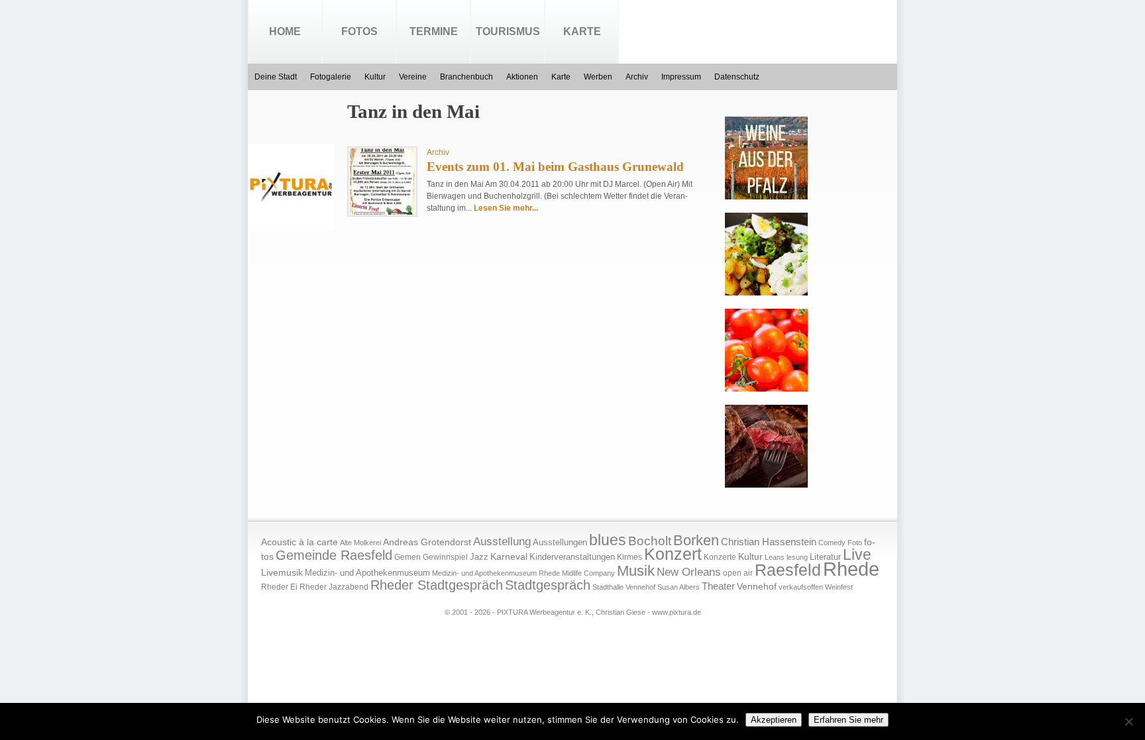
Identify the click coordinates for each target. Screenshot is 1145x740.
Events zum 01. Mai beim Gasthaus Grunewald (555, 167)
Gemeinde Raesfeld (334, 555)
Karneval (508, 557)
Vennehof (757, 586)
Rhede (851, 569)
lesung (797, 557)
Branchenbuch (466, 76)
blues (607, 540)
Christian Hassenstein (768, 542)
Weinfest (839, 587)
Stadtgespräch (547, 585)
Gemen (407, 557)
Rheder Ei (279, 587)
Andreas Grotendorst (427, 542)
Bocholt (649, 541)
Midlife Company (588, 573)
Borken (696, 540)
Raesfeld (788, 569)
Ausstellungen (560, 542)
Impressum (681, 76)
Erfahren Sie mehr (848, 720)
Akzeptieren (773, 720)
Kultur (375, 76)
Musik (636, 570)
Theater (718, 586)
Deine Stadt (275, 76)
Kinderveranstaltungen (572, 557)
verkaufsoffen (801, 587)
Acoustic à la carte (299, 542)
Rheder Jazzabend (334, 587)
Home (285, 31)
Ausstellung (502, 541)
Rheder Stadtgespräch (436, 585)
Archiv (637, 76)
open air (738, 573)
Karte (582, 31)
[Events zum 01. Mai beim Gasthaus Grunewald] (382, 212)
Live (857, 554)
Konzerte (720, 557)
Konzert (673, 554)
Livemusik (282, 572)
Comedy (831, 543)
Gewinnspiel (445, 557)
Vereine (413, 76)
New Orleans (689, 572)
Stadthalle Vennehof (623, 587)
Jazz (479, 557)
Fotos (359, 31)
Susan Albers (678, 587)
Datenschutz (736, 76)
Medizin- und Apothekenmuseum (367, 573)
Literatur (825, 557)
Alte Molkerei (360, 543)
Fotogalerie (330, 76)
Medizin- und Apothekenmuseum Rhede (496, 573)
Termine (433, 31)
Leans (775, 557)
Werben (598, 76)
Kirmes (629, 557)
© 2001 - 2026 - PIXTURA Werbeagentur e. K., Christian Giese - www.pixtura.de (573, 612)
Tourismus (508, 31)
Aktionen (522, 76)
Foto (854, 543)
